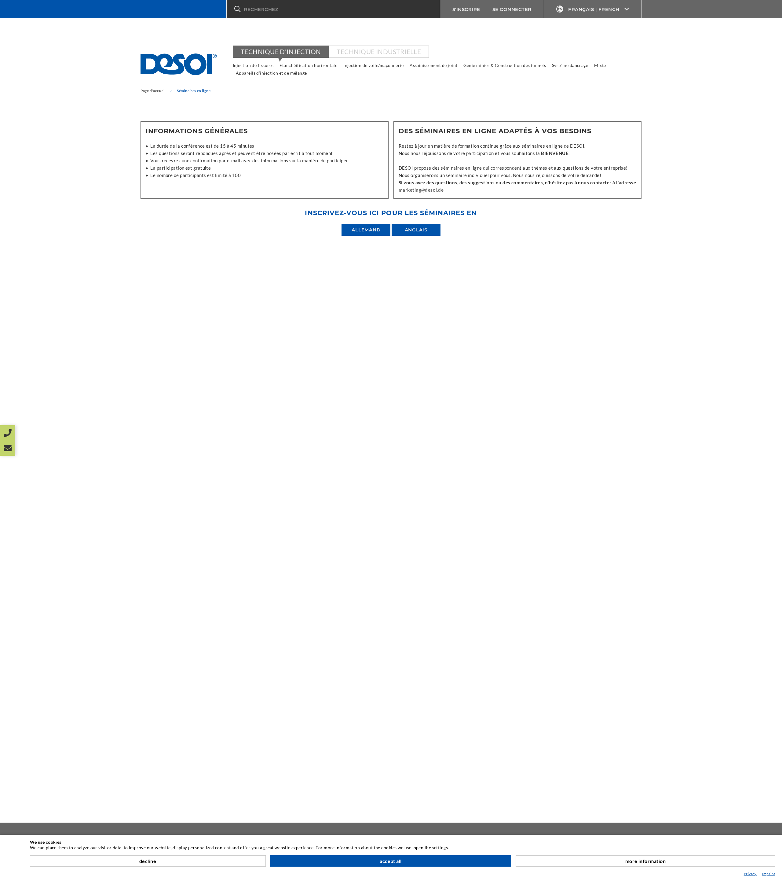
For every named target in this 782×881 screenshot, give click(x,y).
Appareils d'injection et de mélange (271, 73)
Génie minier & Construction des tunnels (504, 65)
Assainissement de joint (433, 65)
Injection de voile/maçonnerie (373, 65)
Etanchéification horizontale (308, 65)
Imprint (768, 874)
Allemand (366, 230)
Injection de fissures (253, 65)
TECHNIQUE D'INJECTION (281, 51)
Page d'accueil (153, 90)
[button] (333, 9)
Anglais (416, 230)
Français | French (593, 9)
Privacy (750, 874)
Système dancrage (570, 65)
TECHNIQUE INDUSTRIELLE (379, 51)
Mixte (600, 65)
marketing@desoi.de (421, 190)
